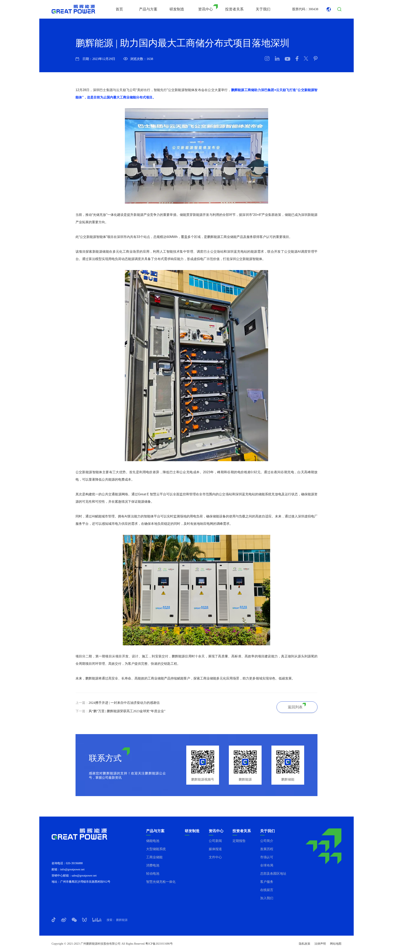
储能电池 (152, 841)
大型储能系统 (156, 849)
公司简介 (266, 841)
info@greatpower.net (72, 869)
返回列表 (295, 707)
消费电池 (152, 865)
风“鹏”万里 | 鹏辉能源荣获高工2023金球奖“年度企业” (127, 711)
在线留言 (266, 890)
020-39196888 (74, 863)
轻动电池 (152, 873)
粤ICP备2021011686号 (159, 943)
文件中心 (215, 857)
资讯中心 (205, 9)
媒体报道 (215, 849)
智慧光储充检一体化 (161, 881)
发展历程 (266, 849)
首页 (119, 9)
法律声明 (320, 943)
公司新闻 (215, 841)
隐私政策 (304, 943)
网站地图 (335, 943)
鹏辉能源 (121, 920)
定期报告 (239, 841)
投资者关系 (234, 9)
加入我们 (266, 898)
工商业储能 (154, 857)
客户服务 (266, 881)
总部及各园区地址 (273, 873)
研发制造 (176, 9)
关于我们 (263, 9)
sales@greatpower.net (84, 875)
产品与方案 (148, 9)
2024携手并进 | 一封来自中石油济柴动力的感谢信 (124, 702)
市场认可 (266, 857)
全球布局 (266, 865)
